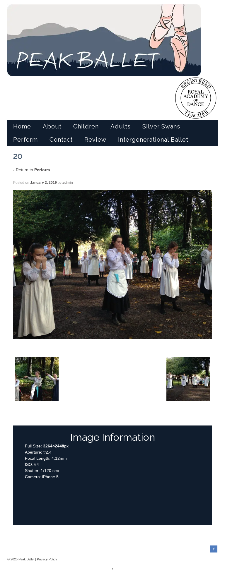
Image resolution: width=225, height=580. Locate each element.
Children (86, 126)
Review (95, 139)
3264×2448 (53, 446)
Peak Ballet (26, 559)
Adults (120, 126)
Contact (61, 139)
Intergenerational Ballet (153, 139)
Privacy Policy (47, 559)
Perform (25, 139)
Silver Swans (161, 126)
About (52, 126)
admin (67, 183)
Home (22, 126)
